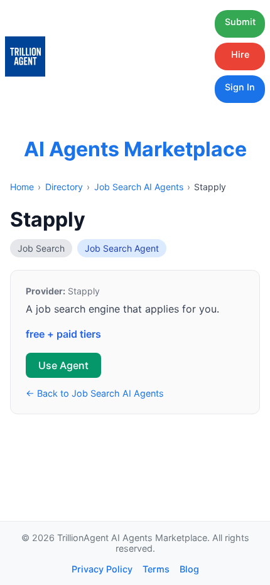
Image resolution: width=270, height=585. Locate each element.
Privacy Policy (102, 569)
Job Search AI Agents (138, 186)
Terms (156, 569)
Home (22, 186)
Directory (64, 186)
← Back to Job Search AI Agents (95, 393)
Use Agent (63, 365)
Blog (189, 569)
